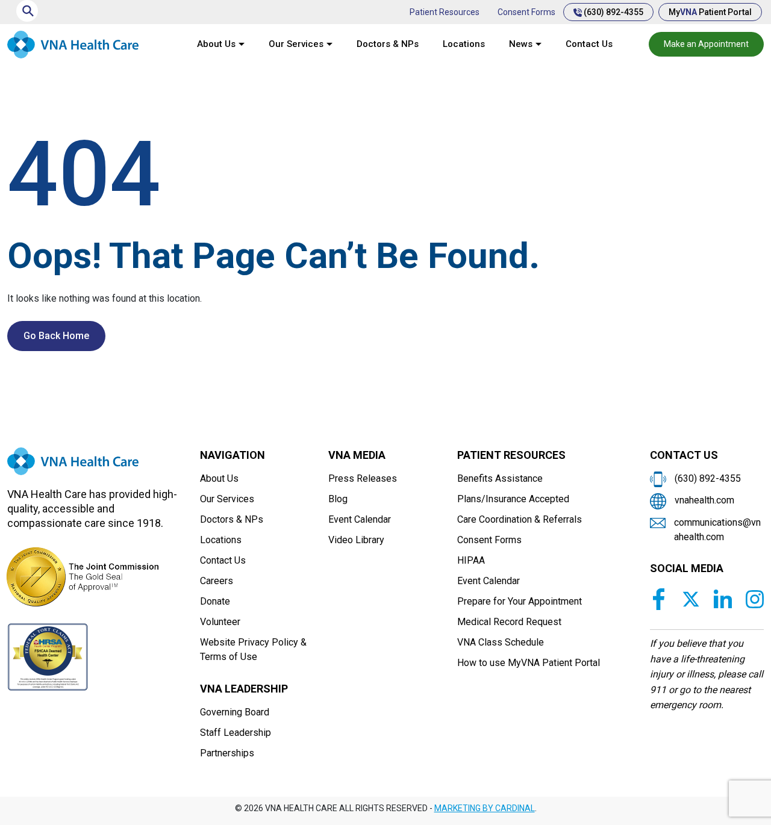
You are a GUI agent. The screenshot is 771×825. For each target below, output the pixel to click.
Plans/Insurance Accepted (513, 499)
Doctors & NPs (388, 44)
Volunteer (220, 621)
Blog (338, 499)
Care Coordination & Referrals (519, 519)
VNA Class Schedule (500, 642)
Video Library (356, 540)
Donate (215, 601)
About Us (216, 44)
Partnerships (227, 753)
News (520, 44)
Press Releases (362, 478)
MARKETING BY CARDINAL (484, 808)
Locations (464, 44)
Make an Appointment (706, 44)
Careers (216, 581)
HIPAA (471, 560)
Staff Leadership (235, 732)
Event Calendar (359, 519)
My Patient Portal (710, 12)
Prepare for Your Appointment (519, 601)
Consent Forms (526, 12)
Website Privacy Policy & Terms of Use (253, 649)
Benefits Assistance (500, 478)
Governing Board (234, 712)
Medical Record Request (509, 621)
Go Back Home (56, 335)
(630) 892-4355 (612, 12)
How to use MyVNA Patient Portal (528, 662)
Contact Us (589, 44)
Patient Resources (444, 12)
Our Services (296, 44)
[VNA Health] (73, 466)
